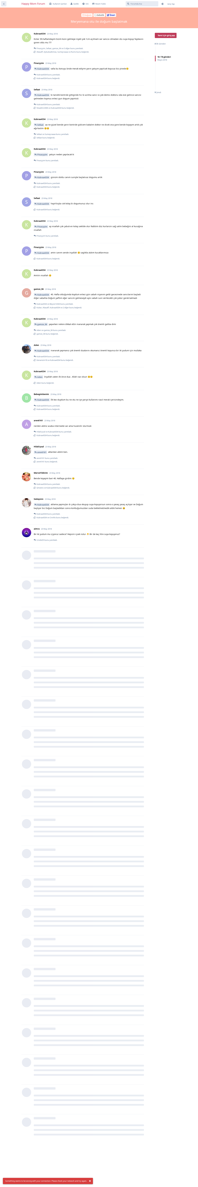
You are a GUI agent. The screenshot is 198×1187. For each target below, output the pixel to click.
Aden (39, 377)
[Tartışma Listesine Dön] (3, 3)
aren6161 (41, 452)
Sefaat (40, 124)
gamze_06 (42, 324)
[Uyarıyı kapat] (89, 1181)
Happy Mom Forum (33, 3)
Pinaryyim (42, 154)
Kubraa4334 (43, 68)
